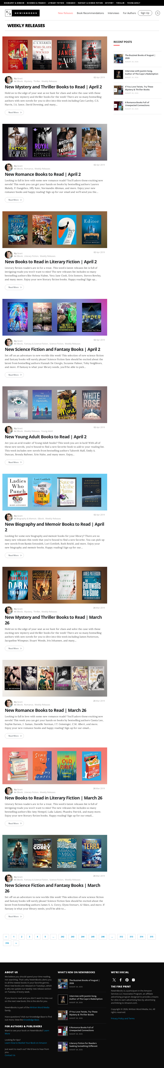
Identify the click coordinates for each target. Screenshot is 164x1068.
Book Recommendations (90, 13)
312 (121, 936)
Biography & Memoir (14, 3)
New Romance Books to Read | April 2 (43, 174)
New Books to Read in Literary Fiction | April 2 (51, 262)
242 (62, 936)
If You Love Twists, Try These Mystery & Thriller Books (139, 88)
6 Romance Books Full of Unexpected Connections (137, 104)
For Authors (129, 13)
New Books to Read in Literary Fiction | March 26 (53, 798)
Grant (20, 78)
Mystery (109, 3)
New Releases (65, 13)
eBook (20, 81)
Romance (70, 3)
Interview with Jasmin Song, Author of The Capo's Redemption (141, 72)
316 (7, 943)
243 (72, 936)
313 (131, 936)
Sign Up (145, 12)
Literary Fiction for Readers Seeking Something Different (83, 1044)
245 (92, 936)
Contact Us (10, 1055)
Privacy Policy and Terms (123, 1018)
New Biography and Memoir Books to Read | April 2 (54, 527)
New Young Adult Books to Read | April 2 (45, 437)
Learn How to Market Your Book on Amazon (26, 1042)
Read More (13, 112)
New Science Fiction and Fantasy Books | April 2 (52, 349)
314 (141, 936)
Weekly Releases (49, 81)
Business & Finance (36, 3)
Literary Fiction (56, 3)
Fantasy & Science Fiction (90, 3)
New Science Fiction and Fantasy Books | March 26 (52, 888)
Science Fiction (56, 343)
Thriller (120, 3)
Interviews (113, 13)
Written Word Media (39, 1007)
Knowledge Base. (31, 1019)
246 (103, 936)
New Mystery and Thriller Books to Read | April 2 (53, 87)
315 (151, 936)
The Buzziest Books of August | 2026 (140, 57)
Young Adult (133, 3)
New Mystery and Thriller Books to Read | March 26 (53, 620)
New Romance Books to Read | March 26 (45, 710)
